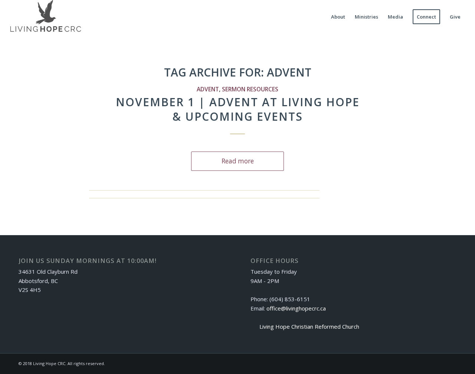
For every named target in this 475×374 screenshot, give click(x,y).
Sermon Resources (250, 89)
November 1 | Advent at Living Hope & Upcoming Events (238, 109)
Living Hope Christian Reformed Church (309, 326)
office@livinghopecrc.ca (296, 308)
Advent (208, 89)
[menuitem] (338, 16)
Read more (238, 161)
